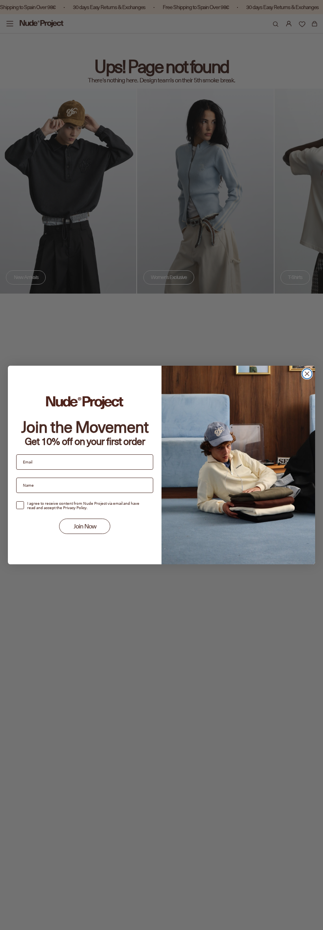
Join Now (85, 526)
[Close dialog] (307, 374)
